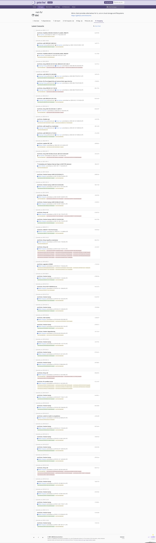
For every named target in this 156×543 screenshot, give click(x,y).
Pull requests (68, 21)
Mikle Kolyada (42, 176)
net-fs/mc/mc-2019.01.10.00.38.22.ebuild (55, 250)
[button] (108, 2)
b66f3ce (97, 467)
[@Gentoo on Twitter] (34, 537)
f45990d (97, 307)
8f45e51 (97, 352)
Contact (122, 537)
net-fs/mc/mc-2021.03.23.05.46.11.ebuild (55, 112)
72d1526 (97, 523)
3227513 (97, 64)
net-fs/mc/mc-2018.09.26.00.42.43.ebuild (46, 473)
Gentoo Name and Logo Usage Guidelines (84, 540)
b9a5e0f (97, 109)
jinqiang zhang (42, 45)
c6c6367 (97, 247)
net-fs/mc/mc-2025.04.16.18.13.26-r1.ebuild (56, 67)
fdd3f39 (97, 481)
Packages (41, 7)
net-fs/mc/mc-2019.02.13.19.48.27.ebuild (81, 252)
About (73, 7)
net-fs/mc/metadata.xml (43, 129)
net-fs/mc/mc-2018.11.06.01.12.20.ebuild (81, 473)
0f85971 (97, 324)
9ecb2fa (97, 286)
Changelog (100, 21)
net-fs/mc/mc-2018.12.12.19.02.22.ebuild (72, 376)
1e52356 (97, 119)
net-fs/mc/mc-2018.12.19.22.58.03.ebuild (46, 378)
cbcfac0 (97, 331)
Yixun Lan (59, 65)
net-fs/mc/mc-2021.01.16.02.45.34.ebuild (72, 198)
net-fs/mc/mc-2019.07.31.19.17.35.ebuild (55, 198)
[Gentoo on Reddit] (43, 537)
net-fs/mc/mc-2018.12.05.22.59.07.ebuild (55, 376)
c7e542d (97, 264)
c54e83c (97, 81)
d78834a (97, 276)
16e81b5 (97, 195)
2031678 (97, 153)
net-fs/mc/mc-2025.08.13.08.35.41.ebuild (46, 36)
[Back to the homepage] (38, 2)
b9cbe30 (97, 98)
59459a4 (97, 229)
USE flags (57, 7)
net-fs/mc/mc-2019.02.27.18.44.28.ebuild (63, 254)
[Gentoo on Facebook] (38, 537)
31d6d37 (97, 317)
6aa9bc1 (97, 395)
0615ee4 (97, 426)
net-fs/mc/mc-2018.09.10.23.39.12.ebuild (72, 471)
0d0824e (97, 174)
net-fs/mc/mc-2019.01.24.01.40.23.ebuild (72, 250)
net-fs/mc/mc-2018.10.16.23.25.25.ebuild (63, 473)
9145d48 (97, 512)
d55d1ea (97, 457)
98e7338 (97, 184)
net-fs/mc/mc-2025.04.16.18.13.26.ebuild (73, 67)
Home (34, 7)
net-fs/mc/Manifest (59, 46)
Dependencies (46, 21)
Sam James (41, 34)
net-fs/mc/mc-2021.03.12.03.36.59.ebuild (72, 157)
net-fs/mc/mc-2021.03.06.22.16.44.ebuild (55, 157)
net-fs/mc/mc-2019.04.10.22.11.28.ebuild (63, 257)
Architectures (66, 7)
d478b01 (97, 362)
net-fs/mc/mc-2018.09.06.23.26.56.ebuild (55, 471)
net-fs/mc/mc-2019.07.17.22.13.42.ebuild (55, 216)
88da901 (97, 373)
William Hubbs (42, 145)
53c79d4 (97, 53)
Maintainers (49, 7)
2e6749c (97, 342)
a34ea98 (97, 416)
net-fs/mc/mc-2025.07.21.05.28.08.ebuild (46, 57)
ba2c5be (97, 219)
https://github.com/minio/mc (81, 15)
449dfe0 (97, 436)
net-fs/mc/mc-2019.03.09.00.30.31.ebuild (46, 255)
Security (89, 21)
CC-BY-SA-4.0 (67, 540)
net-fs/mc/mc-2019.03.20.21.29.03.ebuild (63, 255)
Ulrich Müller (42, 166)
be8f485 (97, 33)
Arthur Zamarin (42, 110)
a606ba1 (97, 143)
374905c (97, 502)
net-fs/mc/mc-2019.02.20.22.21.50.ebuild (46, 254)
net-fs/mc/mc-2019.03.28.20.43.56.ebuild (81, 255)
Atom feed (98, 26)
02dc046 (97, 447)
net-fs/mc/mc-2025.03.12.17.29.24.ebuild (55, 91)
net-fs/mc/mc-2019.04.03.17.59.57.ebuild (46, 257)
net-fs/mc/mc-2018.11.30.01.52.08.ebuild (46, 474)
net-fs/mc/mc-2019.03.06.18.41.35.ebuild (81, 254)
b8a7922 (97, 240)
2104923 (97, 202)
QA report (57, 21)
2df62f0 (97, 74)
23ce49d (97, 133)
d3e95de (97, 492)
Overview (36, 21)
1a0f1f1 (97, 43)
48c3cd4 (97, 126)
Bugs (79, 21)
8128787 (97, 297)
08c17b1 (97, 88)
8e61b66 (97, 405)
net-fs (39, 12)
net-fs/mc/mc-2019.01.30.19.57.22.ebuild (46, 252)
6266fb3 (97, 212)
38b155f (97, 164)
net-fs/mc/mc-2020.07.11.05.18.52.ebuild (72, 216)
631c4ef (97, 381)
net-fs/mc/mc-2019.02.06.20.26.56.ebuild (63, 252)
